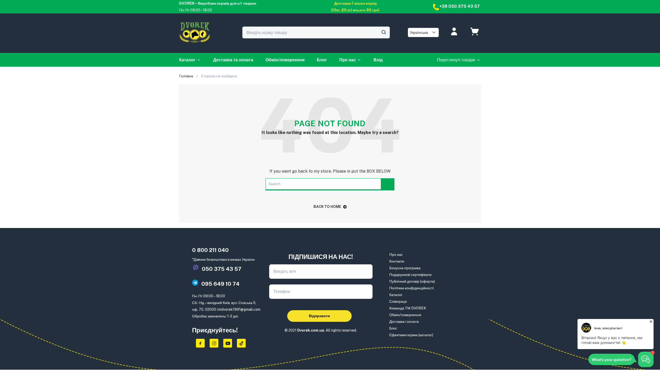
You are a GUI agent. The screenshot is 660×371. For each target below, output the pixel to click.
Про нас (347, 59)
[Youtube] (227, 343)
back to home (327, 207)
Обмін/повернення (285, 59)
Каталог (187, 59)
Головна (186, 76)
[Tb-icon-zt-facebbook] (200, 343)
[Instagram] (214, 343)
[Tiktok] (241, 343)
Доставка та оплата (233, 59)
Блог (322, 59)
